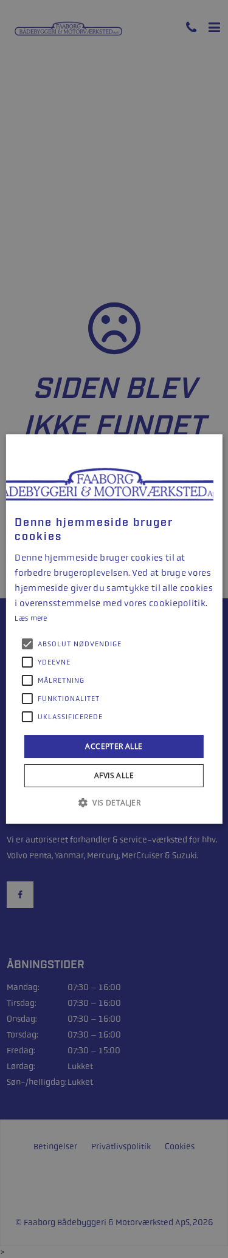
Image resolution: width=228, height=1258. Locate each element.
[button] (114, 802)
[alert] (114, 629)
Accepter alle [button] (113, 746)
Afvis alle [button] (114, 775)
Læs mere (31, 618)
